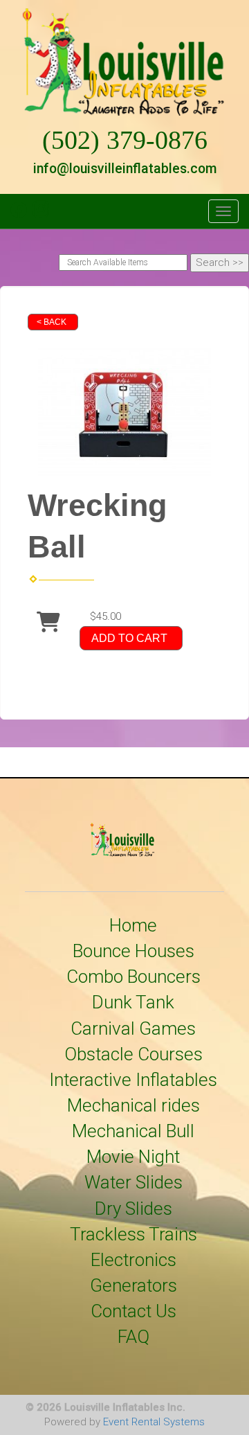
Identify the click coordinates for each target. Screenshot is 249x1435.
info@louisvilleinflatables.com (124, 169)
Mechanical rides (133, 1105)
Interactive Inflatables (133, 1079)
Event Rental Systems (154, 1422)
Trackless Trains (133, 1234)
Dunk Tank (133, 1002)
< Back (51, 322)
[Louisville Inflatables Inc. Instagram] (41, 214)
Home (133, 925)
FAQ (133, 1336)
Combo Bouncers (133, 976)
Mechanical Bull (133, 1131)
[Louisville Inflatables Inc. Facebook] (18, 214)
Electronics (133, 1259)
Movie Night (133, 1156)
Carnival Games (133, 1028)
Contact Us (133, 1311)
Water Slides (133, 1182)
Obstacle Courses (133, 1054)
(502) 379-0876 (125, 140)
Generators (133, 1285)
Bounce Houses (133, 951)
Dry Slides (133, 1208)
